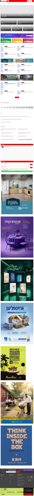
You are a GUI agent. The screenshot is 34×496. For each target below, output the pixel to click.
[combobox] (2, 167)
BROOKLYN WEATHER (10, 3)
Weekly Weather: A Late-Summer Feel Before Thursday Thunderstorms (20, 485)
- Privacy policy (10, 483)
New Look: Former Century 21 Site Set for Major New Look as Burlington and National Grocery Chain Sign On (21, 478)
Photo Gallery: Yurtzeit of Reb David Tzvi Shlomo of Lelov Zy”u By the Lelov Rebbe (21, 481)
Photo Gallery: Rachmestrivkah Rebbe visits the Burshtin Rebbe (7, 139)
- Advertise (10, 481)
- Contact (10, 482)
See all (17, 97)
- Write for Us (10, 480)
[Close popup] (32, 488)
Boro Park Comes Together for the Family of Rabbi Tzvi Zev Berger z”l (21, 482)
